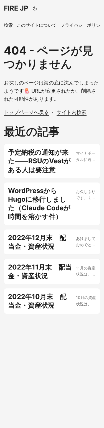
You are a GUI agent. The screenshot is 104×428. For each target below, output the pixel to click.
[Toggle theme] (35, 8)
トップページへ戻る (26, 112)
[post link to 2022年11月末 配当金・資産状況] (52, 271)
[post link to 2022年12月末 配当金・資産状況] (52, 241)
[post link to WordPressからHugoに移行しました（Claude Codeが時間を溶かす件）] (52, 203)
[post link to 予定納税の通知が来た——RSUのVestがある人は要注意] (52, 161)
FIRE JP (16, 8)
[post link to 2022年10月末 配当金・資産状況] (52, 300)
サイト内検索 (72, 112)
